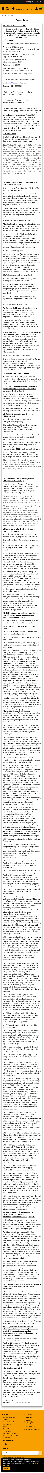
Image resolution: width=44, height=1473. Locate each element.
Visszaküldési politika (9, 1422)
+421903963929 (30, 1426)
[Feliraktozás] (40, 1453)
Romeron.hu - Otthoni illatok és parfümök (11, 1437)
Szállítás (5, 1426)
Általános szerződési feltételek (9, 1418)
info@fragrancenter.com (33, 1429)
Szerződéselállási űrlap (10, 1433)
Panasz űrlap (7, 1431)
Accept (6, 1469)
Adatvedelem (7, 1424)
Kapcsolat (6, 1429)
